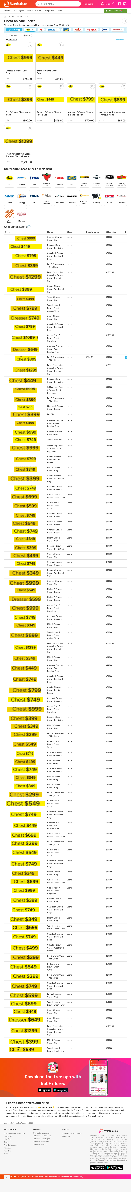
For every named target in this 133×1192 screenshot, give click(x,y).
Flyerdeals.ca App (11, 1145)
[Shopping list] (125, 4)
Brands (6, 1142)
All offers (11, 17)
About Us (7, 1148)
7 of (10, 40)
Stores (38, 10)
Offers (29, 10)
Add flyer (7, 1151)
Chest (19, 17)
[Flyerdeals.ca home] (15, 4)
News (6, 1154)
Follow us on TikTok (40, 1145)
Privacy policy (66, 1177)
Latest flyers (18, 10)
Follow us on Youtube (41, 1142)
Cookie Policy (78, 1177)
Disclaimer (39, 1177)
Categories (49, 10)
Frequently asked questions (14, 1133)
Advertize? (8, 1136)
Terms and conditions (52, 1177)
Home (7, 10)
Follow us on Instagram (42, 1139)
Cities (59, 10)
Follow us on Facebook (42, 1136)
